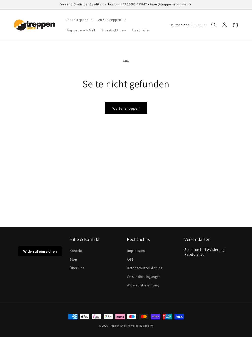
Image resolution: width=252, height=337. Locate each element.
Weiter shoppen (126, 108)
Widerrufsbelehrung (143, 285)
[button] (79, 20)
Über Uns (77, 268)
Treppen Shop (118, 325)
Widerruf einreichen (40, 251)
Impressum (136, 250)
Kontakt (76, 250)
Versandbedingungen (144, 276)
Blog (73, 259)
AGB (130, 259)
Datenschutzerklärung (145, 268)
